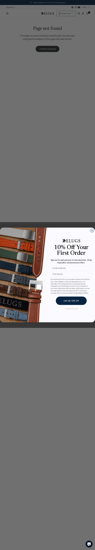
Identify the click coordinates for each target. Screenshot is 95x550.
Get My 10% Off (71, 300)
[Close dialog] (92, 230)
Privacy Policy (78, 293)
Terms (86, 293)
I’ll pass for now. (71, 308)
